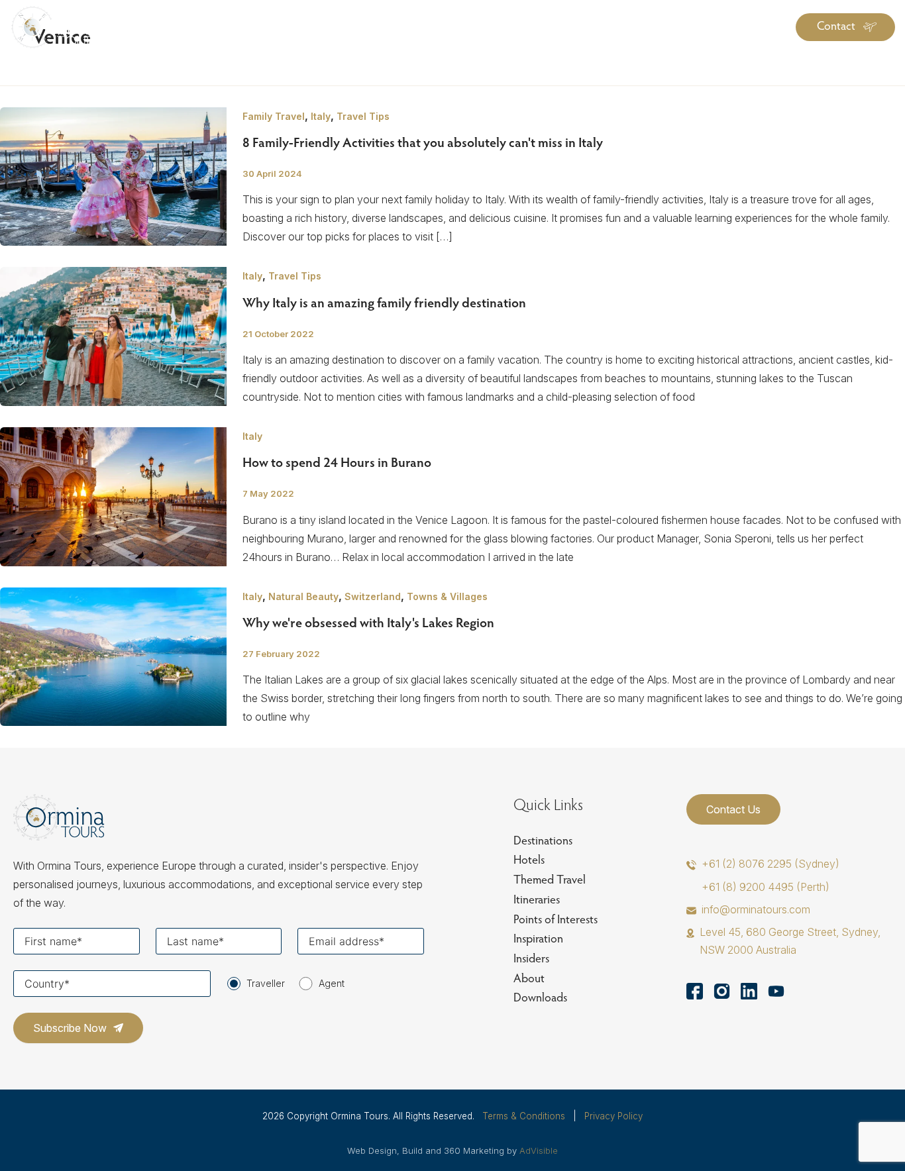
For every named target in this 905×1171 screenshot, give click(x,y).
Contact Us (733, 809)
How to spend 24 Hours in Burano (336, 461)
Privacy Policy (613, 1116)
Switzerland (373, 596)
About (529, 978)
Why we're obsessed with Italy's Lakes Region (368, 622)
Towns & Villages (447, 596)
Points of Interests (555, 919)
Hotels (529, 859)
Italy (321, 116)
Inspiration (538, 938)
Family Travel (273, 116)
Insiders (531, 958)
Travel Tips (363, 116)
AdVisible (538, 1150)
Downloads (540, 997)
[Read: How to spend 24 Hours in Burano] (113, 495)
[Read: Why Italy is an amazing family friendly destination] (113, 335)
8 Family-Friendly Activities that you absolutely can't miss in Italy (422, 141)
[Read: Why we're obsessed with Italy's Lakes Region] (113, 655)
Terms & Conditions (523, 1116)
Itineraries (536, 899)
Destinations (542, 840)
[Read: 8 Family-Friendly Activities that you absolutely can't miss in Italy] (113, 175)
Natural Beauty (303, 596)
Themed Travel (549, 879)
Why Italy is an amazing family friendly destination (384, 302)
